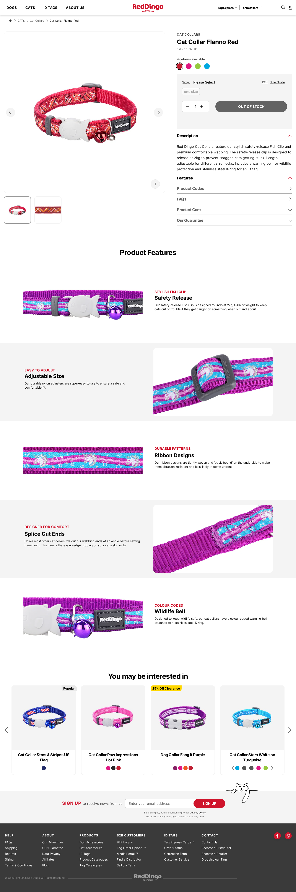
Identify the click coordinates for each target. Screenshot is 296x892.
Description (187, 135)
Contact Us (209, 842)
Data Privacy (51, 854)
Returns (10, 854)
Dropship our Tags (215, 859)
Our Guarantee (190, 220)
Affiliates (48, 859)
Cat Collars (37, 20)
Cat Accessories (91, 848)
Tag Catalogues (91, 865)
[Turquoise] (207, 66)
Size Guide (277, 82)
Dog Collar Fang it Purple (183, 754)
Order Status (173, 848)
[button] (229, 7)
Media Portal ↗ (127, 854)
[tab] (234, 135)
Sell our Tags (126, 865)
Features (185, 178)
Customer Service (176, 859)
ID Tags (85, 854)
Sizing (9, 859)
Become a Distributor (216, 848)
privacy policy (198, 812)
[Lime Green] (198, 66)
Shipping (11, 848)
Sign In (290, 7)
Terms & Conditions (18, 865)
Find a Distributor (129, 859)
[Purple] (175, 768)
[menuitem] (14, 7)
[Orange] (185, 768)
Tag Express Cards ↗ (179, 842)
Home (10, 21)
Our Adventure (52, 842)
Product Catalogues (94, 859)
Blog (45, 865)
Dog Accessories (91, 842)
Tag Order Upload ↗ (131, 848)
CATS (21, 20)
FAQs (8, 842)
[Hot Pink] (189, 66)
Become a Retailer (214, 854)
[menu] (48, 7)
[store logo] (148, 7)
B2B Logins (125, 842)
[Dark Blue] (44, 768)
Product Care (189, 209)
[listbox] (234, 93)
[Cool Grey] (244, 768)
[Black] (113, 768)
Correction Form (175, 854)
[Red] (179, 66)
